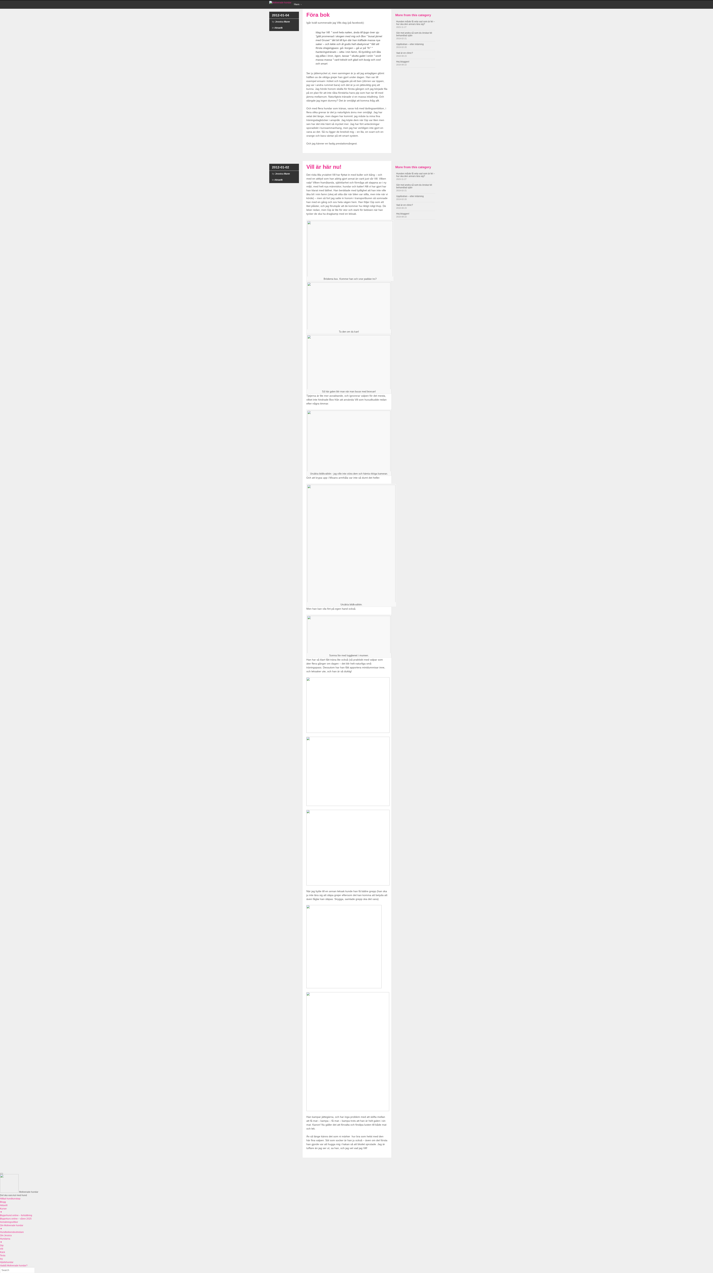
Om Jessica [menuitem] (6, 1235)
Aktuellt (278, 28)
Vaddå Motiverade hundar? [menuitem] (13, 1265)
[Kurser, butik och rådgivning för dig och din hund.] (280, 2)
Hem (296, 4)
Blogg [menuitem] (3, 1202)
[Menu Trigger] (1, 1173)
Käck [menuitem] (2, 1252)
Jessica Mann (282, 21)
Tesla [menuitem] (2, 1255)
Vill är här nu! (323, 167)
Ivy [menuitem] (1, 1259)
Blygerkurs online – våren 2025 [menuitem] (16, 1218)
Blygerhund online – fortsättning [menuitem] (16, 1215)
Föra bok (318, 15)
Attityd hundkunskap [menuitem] (10, 1198)
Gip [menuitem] (2, 1245)
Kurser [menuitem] (3, 1210)
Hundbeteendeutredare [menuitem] (12, 1232)
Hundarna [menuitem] (5, 1240)
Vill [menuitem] (1, 1249)
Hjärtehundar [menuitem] (6, 1262)
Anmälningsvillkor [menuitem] (9, 1222)
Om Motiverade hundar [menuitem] (11, 1227)
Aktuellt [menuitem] (3, 1205)
